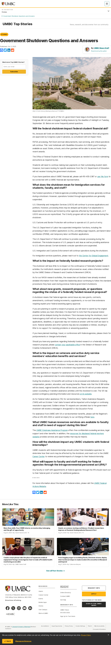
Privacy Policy (86, 635)
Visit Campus (43, 609)
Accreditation (45, 626)
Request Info (94, 588)
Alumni (41, 591)
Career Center (39, 456)
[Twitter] (5, 50)
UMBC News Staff (101, 48)
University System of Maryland (21, 626)
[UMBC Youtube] (24, 608)
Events (41, 598)
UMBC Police (64, 610)
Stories (4, 34)
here (92, 417)
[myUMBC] (10, 614)
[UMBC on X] (13, 608)
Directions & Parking (13, 600)
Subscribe (14, 71)
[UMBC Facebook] (7, 608)
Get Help (63, 600)
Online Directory (65, 592)
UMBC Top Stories (17, 24)
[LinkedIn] (8, 50)
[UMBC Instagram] (18, 608)
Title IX (90, 626)
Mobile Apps (43, 602)
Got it (9, 641)
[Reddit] (12, 50)
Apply (94, 594)
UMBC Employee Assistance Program (52, 430)
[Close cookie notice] (108, 634)
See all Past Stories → (55, 571)
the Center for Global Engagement (93, 256)
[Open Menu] (106, 3)
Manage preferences (23, 641)
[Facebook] (1, 50)
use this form (102, 176)
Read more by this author (99, 51)
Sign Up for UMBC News (94, 604)
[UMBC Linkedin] (30, 608)
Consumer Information (99, 629)
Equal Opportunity (58, 626)
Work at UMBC (43, 613)
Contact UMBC (65, 596)
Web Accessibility (100, 626)
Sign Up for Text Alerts (67, 616)
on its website (86, 394)
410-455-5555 (65, 612)
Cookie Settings (80, 626)
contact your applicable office (67, 345)
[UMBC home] (8, 3)
